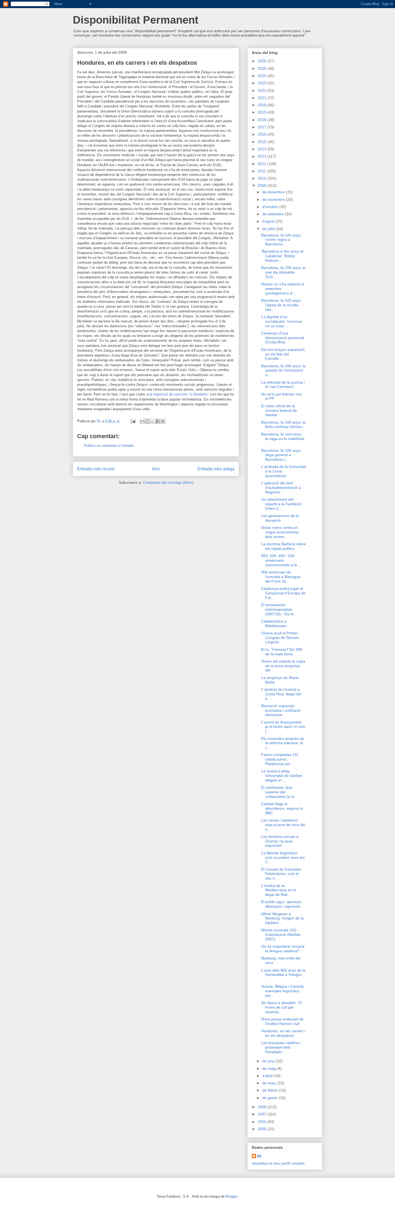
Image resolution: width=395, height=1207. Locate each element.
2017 (262, 127)
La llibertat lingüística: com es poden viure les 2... (283, 857)
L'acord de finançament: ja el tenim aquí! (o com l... (283, 726)
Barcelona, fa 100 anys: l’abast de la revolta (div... (281, 305)
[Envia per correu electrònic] (142, 421)
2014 (262, 149)
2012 (262, 164)
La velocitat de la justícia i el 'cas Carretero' (283, 384)
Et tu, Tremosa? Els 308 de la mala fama (281, 651)
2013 (262, 156)
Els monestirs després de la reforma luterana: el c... (282, 743)
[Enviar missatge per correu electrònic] (133, 421)
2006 (262, 1121)
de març (269, 1083)
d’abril (268, 1076)
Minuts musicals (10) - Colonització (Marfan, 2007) (281, 934)
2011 (262, 171)
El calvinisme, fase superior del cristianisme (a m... (279, 792)
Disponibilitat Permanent (135, 20)
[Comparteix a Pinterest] (163, 421)
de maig (269, 1068)
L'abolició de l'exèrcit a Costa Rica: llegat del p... (281, 694)
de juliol (269, 229)
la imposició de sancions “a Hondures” (179, 394)
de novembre (274, 199)
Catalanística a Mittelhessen (274, 623)
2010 (262, 178)
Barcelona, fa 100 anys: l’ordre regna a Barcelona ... (281, 239)
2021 (262, 98)
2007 (262, 1114)
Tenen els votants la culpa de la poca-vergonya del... (283, 665)
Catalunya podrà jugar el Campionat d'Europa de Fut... (283, 593)
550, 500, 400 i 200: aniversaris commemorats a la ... (281, 560)
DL (259, 1156)
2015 (262, 142)
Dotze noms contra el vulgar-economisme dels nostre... (280, 532)
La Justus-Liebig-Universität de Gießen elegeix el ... (281, 775)
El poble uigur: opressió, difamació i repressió (281, 904)
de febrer (270, 1090)
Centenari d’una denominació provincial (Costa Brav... (282, 337)
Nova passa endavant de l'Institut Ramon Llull (282, 1021)
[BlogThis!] (147, 421)
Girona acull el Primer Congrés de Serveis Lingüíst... (280, 637)
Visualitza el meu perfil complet (278, 1163)
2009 (262, 185)
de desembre (274, 192)
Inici (156, 469)
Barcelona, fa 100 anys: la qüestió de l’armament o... (283, 370)
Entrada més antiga (216, 469)
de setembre (273, 214)
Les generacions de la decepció (280, 518)
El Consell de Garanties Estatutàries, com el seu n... (281, 874)
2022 (262, 90)
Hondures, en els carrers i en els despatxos (283, 1033)
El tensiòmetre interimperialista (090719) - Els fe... (279, 609)
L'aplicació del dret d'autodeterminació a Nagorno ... (281, 487)
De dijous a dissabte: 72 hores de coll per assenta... (281, 1007)
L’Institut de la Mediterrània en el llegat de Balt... (278, 890)
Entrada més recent (95, 469)
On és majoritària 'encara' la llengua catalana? (283, 948)
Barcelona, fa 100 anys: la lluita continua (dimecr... (283, 424)
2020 (262, 105)
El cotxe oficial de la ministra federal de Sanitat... (279, 410)
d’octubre (270, 207)
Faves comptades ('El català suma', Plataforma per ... (279, 759)
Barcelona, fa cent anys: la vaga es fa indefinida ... (282, 438)
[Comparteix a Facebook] (157, 421)
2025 (262, 68)
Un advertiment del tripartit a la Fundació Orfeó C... (281, 504)
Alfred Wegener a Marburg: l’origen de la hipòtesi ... (282, 918)
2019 (262, 112)
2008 (262, 1107)
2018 (262, 120)
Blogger (231, 1196)
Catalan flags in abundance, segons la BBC (282, 808)
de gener (270, 1098)
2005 (262, 1129)
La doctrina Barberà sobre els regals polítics (283, 546)
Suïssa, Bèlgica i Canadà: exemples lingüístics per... (283, 991)
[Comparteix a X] (152, 421)
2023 (262, 83)
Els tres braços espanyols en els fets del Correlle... (283, 354)
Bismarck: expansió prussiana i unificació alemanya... (281, 710)
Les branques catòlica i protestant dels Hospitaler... (280, 1047)
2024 (262, 76)
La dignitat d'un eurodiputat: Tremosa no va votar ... (281, 321)
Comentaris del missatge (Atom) (168, 483)
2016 (262, 134)
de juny (269, 1061)
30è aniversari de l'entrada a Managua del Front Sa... (280, 576)
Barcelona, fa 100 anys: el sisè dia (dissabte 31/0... (283, 272)
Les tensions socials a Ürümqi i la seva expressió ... (280, 841)
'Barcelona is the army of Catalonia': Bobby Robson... (282, 256)
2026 (262, 61)
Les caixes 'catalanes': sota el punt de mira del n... (283, 824)
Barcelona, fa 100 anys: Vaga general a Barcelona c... (281, 455)
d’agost (269, 221)
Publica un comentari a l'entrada (109, 445)
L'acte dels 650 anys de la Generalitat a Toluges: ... (283, 974)
